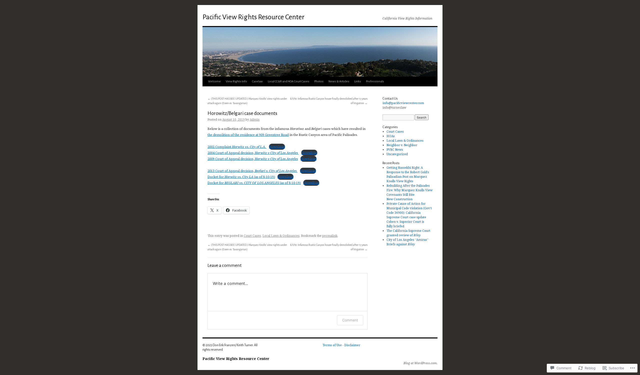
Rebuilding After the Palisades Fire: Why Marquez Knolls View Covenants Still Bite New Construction (409, 192)
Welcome (214, 81)
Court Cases (252, 236)
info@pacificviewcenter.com (403, 103)
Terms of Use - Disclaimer (341, 345)
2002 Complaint (237, 146)
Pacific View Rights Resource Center (253, 17)
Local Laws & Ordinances (281, 236)
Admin (255, 119)
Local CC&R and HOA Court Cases (288, 81)
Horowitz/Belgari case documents (242, 113)
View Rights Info (236, 81)
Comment (350, 320)
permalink (330, 236)
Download (277, 146)
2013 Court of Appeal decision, (252, 170)
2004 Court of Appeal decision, (253, 152)
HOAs (390, 136)
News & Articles (338, 81)
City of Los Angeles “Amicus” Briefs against (407, 242)
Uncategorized (397, 154)
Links (357, 81)
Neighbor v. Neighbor (401, 145)
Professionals (375, 81)
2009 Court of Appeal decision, (253, 158)
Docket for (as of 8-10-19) (241, 176)
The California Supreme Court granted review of (408, 233)
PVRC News (394, 149)
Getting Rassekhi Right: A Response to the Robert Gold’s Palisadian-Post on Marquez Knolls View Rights (407, 174)
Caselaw (257, 81)
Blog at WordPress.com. (421, 363)
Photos (319, 81)
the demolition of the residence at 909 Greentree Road (248, 134)
